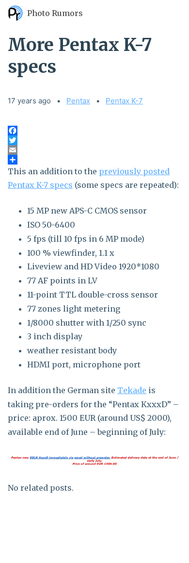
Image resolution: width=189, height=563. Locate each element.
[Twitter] (94, 140)
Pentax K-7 (124, 100)
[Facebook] (94, 130)
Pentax (78, 100)
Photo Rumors (55, 13)
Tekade (131, 390)
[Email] (94, 150)
